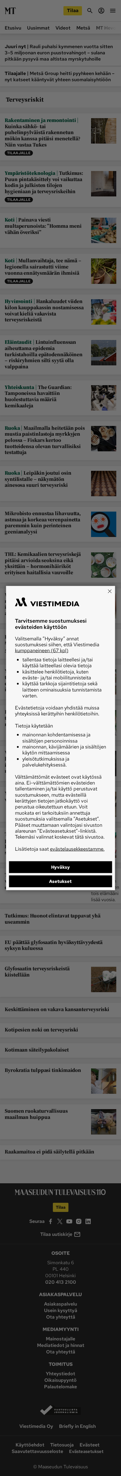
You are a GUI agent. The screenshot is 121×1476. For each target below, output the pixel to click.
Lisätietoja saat (60, 848)
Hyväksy (60, 867)
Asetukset (60, 881)
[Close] (109, 591)
